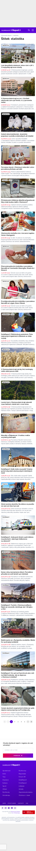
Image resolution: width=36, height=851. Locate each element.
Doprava (5, 780)
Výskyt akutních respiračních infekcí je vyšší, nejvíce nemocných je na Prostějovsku (17, 709)
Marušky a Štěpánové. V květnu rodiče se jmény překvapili (15, 436)
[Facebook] (2, 808)
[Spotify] (8, 808)
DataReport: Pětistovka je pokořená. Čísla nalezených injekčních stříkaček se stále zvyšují (17, 336)
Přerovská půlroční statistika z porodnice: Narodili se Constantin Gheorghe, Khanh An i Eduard (17, 268)
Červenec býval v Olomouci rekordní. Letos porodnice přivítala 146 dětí (17, 168)
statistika (15, 35)
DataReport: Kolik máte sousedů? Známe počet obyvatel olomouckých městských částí (16, 471)
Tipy (4, 777)
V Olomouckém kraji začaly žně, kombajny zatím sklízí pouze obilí (17, 370)
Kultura (5, 783)
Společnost (6, 771)
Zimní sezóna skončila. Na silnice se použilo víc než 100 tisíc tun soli (17, 505)
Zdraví (5, 789)
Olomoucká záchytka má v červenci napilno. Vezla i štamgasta (18, 234)
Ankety (21, 789)
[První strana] (4, 721)
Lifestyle (21, 786)
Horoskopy (6, 795)
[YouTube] (12, 808)
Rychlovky (6, 792)
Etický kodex (12, 803)
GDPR (4, 803)
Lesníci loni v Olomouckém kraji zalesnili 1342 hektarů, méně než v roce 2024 (16, 403)
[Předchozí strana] (8, 721)
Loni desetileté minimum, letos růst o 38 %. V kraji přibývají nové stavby (17, 66)
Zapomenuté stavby (25, 792)
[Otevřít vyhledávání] (29, 30)
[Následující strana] (27, 721)
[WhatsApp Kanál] (15, 808)
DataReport (23, 780)
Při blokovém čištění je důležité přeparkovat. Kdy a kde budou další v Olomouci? (18, 201)
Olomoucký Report (6, 35)
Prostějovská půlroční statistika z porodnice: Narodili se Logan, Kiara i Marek (18, 302)
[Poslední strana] (31, 721)
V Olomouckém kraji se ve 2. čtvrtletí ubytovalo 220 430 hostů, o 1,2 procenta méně (16, 100)
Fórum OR (22, 777)
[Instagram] (5, 808)
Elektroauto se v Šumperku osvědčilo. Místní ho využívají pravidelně (18, 641)
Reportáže (22, 774)
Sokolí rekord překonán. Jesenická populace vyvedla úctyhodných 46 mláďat (17, 135)
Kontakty (21, 803)
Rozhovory (22, 771)
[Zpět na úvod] (11, 30)
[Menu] (33, 30)
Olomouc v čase (24, 795)
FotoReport (23, 783)
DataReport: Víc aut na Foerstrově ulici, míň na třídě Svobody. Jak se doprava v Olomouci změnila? (17, 675)
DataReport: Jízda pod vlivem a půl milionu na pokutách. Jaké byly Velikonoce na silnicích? (17, 539)
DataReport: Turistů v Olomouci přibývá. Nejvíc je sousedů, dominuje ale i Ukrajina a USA (16, 607)
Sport (4, 786)
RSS (27, 803)
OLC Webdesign (16, 813)
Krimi (4, 774)
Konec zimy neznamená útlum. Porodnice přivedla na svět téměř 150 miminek (17, 573)
